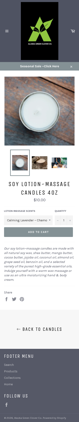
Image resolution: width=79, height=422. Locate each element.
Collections (12, 378)
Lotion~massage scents (19, 211)
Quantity (60, 211)
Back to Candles (41, 329)
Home (8, 384)
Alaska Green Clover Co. (28, 417)
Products (10, 371)
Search (9, 365)
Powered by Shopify (54, 417)
